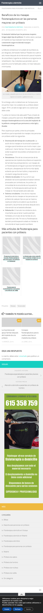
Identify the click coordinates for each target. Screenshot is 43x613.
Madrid (6, 552)
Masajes (13, 306)
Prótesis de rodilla (10, 573)
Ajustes (28, 609)
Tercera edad (21, 306)
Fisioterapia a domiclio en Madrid (15, 536)
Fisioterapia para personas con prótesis (18, 9)
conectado (23, 356)
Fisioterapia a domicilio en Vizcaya (16, 530)
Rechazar (18, 609)
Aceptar (6, 609)
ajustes (19, 605)
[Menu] (40, 3)
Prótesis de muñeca (11, 568)
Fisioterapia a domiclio (11, 3)
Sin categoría (8, 578)
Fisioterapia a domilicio (12, 541)
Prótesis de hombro (11, 562)
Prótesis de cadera (10, 557)
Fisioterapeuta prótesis (14, 27)
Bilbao (6, 520)
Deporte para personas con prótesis (16, 525)
